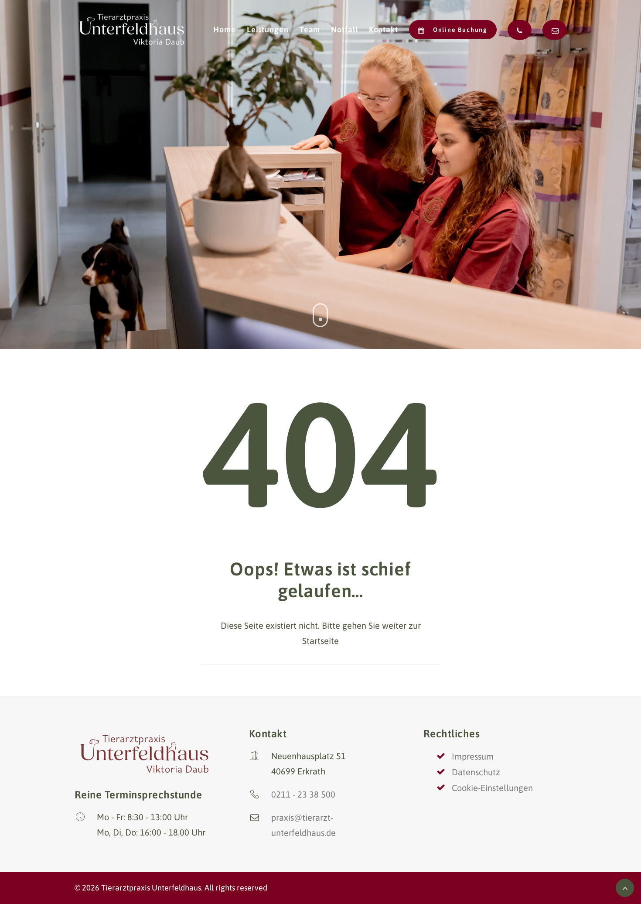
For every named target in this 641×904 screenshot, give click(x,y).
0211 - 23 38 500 (303, 794)
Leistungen (268, 29)
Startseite (320, 641)
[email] (552, 30)
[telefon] (519, 30)
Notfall (344, 29)
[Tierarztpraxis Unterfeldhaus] (132, 29)
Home (224, 29)
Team (310, 29)
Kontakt (383, 29)
